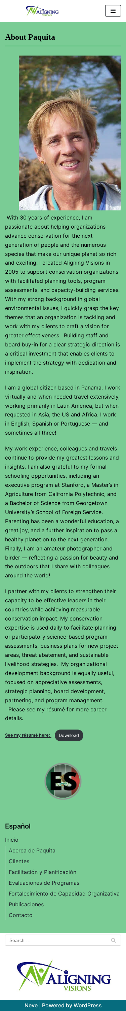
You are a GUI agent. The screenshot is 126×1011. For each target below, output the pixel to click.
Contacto (21, 915)
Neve (31, 1005)
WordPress (88, 1005)
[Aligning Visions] (42, 11)
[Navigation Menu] (113, 10)
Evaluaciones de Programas (44, 882)
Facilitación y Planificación (42, 872)
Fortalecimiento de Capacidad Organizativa (64, 893)
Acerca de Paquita (32, 850)
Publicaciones (26, 904)
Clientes (19, 861)
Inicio (11, 839)
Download (69, 735)
